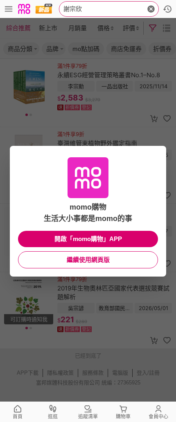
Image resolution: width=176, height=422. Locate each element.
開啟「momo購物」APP (88, 238)
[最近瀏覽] (167, 9)
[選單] (9, 9)
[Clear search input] (151, 9)
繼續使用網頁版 (88, 259)
